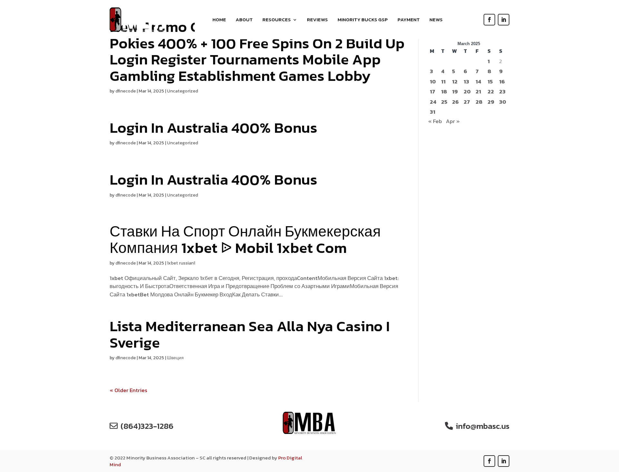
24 (433, 102)
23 (502, 92)
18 (444, 92)
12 (454, 82)
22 (490, 92)
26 (455, 102)
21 (478, 92)
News (436, 20)
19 (455, 92)
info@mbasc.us (482, 426)
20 (467, 92)
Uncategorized (182, 91)
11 (443, 82)
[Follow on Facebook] (489, 19)
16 (502, 82)
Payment (409, 20)
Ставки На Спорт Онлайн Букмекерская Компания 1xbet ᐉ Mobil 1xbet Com (245, 239)
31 (432, 112)
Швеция (175, 357)
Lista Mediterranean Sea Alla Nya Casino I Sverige (250, 334)
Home (219, 20)
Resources (276, 20)
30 (502, 102)
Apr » (453, 121)
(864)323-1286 (147, 426)
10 (433, 82)
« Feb (435, 121)
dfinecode (125, 91)
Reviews (317, 20)
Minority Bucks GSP (363, 20)
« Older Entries (128, 390)
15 (490, 82)
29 (490, 102)
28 (479, 102)
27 (467, 102)
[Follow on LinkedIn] (503, 19)
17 (432, 92)
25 (444, 102)
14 (478, 82)
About (244, 20)
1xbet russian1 (181, 263)
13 (466, 82)
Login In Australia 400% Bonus (213, 127)
